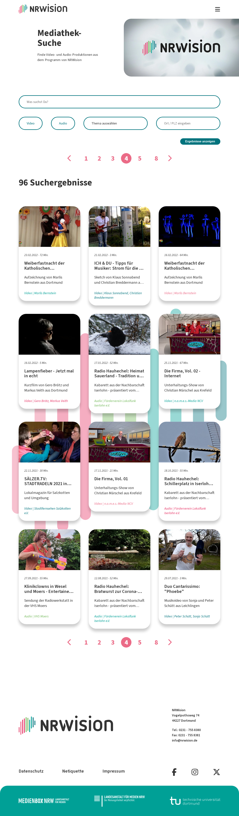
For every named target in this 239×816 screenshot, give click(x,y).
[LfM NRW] (119, 801)
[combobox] (119, 101)
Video (31, 123)
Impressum (114, 771)
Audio (63, 123)
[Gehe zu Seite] (69, 158)
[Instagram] (195, 772)
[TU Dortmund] (195, 800)
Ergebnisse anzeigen (200, 141)
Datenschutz (31, 771)
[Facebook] (174, 772)
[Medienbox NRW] (44, 800)
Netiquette (73, 771)
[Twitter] (216, 772)
